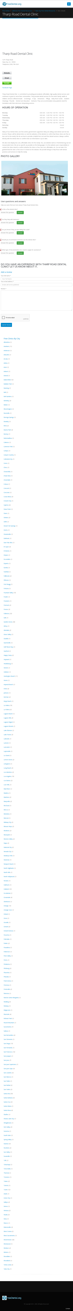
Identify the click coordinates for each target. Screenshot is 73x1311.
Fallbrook (6, 576)
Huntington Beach (9, 676)
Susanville (7, 1156)
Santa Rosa (7, 1110)
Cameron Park (8, 446)
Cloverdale (7, 480)
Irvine (5, 689)
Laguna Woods (8, 726)
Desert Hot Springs (9, 526)
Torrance (6, 1177)
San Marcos (7, 1077)
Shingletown (7, 1123)
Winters (6, 1252)
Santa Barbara (8, 1098)
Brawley (6, 421)
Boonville (6, 413)
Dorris (6, 530)
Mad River (7, 789)
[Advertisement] (36, 35)
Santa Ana (7, 1093)
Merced (6, 818)
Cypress (6, 505)
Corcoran (6, 492)
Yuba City (6, 1269)
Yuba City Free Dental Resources (45, 11)
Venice (6, 1206)
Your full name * (6, 276)
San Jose (6, 1060)
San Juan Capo (8, 1068)
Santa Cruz (7, 1102)
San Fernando (8, 1048)
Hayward (6, 659)
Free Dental (6, 11)
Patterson (7, 952)
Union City (7, 1198)
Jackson (6, 693)
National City (8, 847)
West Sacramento (9, 1235)
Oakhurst (6, 885)
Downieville (7, 534)
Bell (5, 392)
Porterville (7, 989)
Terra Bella (7, 1169)
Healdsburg (7, 664)
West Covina (7, 1231)
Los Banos (7, 780)
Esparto (6, 563)
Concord (6, 488)
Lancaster (7, 747)
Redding (6, 1002)
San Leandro (8, 1073)
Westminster (8, 1240)
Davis (5, 513)
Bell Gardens (8, 396)
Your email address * (7, 281)
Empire (6, 555)
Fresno (6, 609)
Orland (6, 914)
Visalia (6, 1215)
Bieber (6, 405)
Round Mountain (9, 1023)
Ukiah (5, 1194)
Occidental (7, 893)
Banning (6, 388)
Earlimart (6, 538)
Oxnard (6, 927)
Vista (5, 1219)
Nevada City (7, 851)
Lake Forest (7, 734)
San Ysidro (7, 1089)
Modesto (6, 830)
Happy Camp (8, 655)
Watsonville (7, 1227)
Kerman (6, 697)
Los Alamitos (8, 772)
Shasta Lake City (9, 1119)
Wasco (6, 1223)
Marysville (7, 801)
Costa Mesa (7, 497)
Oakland (6, 889)
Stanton (6, 1144)
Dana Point (7, 509)
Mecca (6, 810)
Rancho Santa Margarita (11, 997)
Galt (5, 618)
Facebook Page (7, 88)
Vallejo (6, 1202)
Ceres (5, 463)
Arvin (5, 367)
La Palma (7, 709)
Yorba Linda (7, 1265)
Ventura (6, 1210)
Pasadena (7, 947)
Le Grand (6, 755)
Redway (6, 1006)
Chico (5, 467)
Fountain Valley (8, 593)
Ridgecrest (7, 1010)
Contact (68, 1308)
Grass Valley (7, 634)
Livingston (7, 764)
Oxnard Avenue (8, 931)
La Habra (6, 705)
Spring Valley (7, 1139)
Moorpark (7, 835)
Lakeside (6, 739)
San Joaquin (7, 1056)
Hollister (6, 672)
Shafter (6, 1114)
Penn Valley (7, 956)
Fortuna (6, 588)
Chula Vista (7, 476)
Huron (6, 680)
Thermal (6, 1173)
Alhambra (7, 342)
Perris (5, 960)
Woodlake (7, 1256)
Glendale (6, 630)
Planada (6, 977)
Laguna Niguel (8, 722)
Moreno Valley (8, 839)
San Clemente (8, 1039)
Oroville (6, 922)
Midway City (7, 822)
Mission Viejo (8, 826)
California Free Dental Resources (22, 11)
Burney (6, 434)
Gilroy (5, 626)
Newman (6, 860)
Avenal (6, 375)
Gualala (6, 638)
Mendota (6, 814)
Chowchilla (7, 471)
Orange (6, 906)
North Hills (7, 872)
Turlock (6, 1185)
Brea (5, 426)
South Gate (7, 1135)
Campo (6, 451)
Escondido (7, 559)
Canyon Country (9, 455)
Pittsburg (6, 968)
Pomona (6, 985)
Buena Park (7, 430)
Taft (5, 1160)
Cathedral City (8, 459)
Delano (6, 517)
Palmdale (6, 939)
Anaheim (6, 346)
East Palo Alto (8, 542)
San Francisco (8, 1052)
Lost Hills (6, 785)
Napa (5, 843)
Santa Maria (7, 1106)
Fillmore (6, 580)
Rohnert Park (8, 1018)
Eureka (6, 567)
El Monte (6, 551)
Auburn (6, 371)
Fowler (6, 597)
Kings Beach (7, 701)
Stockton (6, 1148)
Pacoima (6, 935)
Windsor (6, 1248)
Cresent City (7, 501)
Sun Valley (7, 1152)
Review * (3, 289)
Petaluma (7, 964)
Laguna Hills (7, 718)
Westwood (7, 1244)
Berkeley (6, 401)
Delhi (5, 522)
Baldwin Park (8, 384)
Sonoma (6, 1131)
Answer (20, 212)
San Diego (7, 1043)
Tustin (6, 1190)
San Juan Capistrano (10, 1064)
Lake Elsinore (8, 730)
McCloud (6, 805)
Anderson (7, 350)
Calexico (6, 442)
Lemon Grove (8, 760)
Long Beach (7, 768)
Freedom (6, 601)
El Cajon (6, 547)
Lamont (6, 743)
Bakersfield (7, 380)
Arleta (5, 363)
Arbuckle (6, 355)
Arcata (6, 359)
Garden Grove (8, 622)
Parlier (6, 943)
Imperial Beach (8, 684)
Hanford (6, 651)
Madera (6, 793)
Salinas (6, 1031)
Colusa (6, 484)
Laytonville (7, 751)
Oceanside (7, 897)
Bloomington (8, 409)
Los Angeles (7, 776)
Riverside (6, 1014)
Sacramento (7, 1027)
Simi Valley (7, 1127)
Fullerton (6, 613)
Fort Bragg (7, 584)
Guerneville (7, 643)
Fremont (6, 605)
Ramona (6, 993)
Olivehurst (7, 901)
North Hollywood (9, 876)
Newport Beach (8, 864)
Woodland (7, 1260)
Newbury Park (8, 856)
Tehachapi (7, 1164)
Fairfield (6, 572)
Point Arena (7, 981)
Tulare (6, 1181)
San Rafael (7, 1085)
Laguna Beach (8, 714)
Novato (6, 881)
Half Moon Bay (8, 647)
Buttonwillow (8, 438)
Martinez (6, 797)
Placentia (6, 972)
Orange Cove (8, 910)
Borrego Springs (9, 417)
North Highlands (9, 868)
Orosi (5, 918)
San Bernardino (8, 1035)
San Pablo (7, 1081)
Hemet (6, 668)
